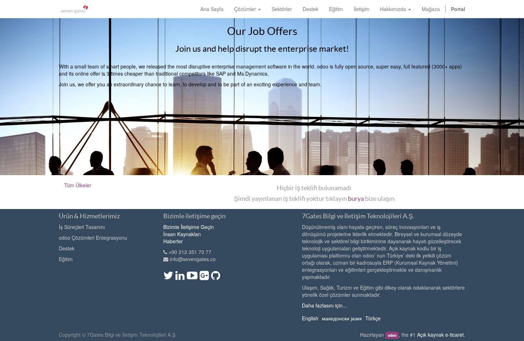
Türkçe (373, 318)
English (310, 318)
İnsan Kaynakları (182, 234)
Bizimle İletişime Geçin (188, 226)
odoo (392, 335)
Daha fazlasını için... (324, 305)
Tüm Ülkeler (77, 185)
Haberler (173, 241)
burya (356, 198)
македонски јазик (342, 318)
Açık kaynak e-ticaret (440, 334)
